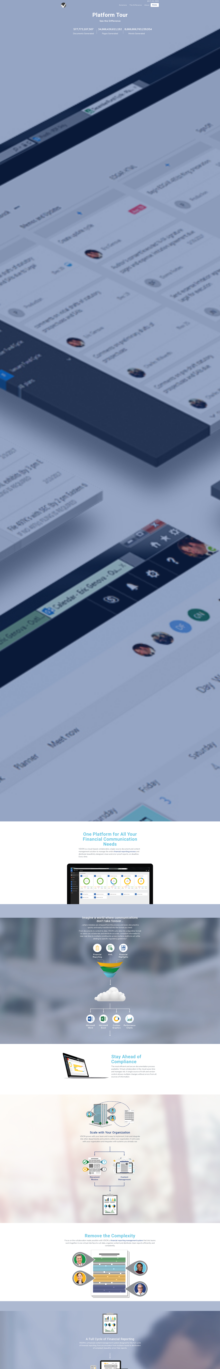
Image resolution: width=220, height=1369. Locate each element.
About (146, 5)
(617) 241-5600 (153, 1)
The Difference (136, 5)
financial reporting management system (127, 1240)
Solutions (123, 5)
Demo (154, 5)
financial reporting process (125, 851)
